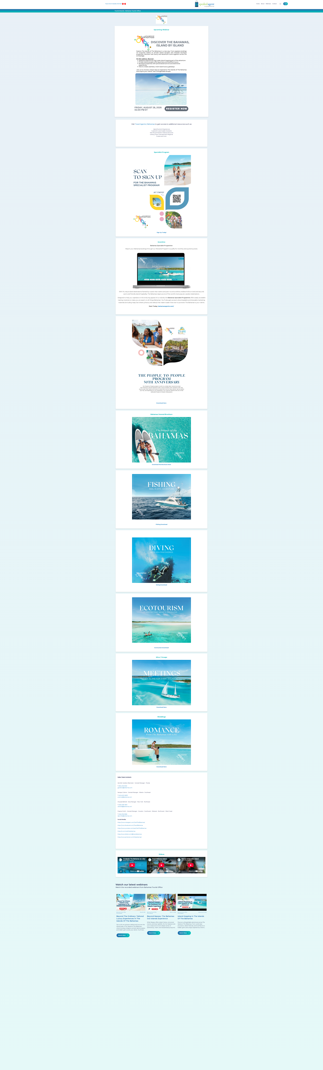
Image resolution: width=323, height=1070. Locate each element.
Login (285, 3)
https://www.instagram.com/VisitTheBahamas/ (131, 822)
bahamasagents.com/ (166, 306)
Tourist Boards (119, 11)
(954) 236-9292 (123, 786)
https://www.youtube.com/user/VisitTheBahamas (132, 828)
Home (258, 3)
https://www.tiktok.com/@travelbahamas (130, 834)
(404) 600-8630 (123, 795)
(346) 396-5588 (123, 814)
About (262, 3)
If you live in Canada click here (113, 3)
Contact (274, 3)
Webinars (268, 3)
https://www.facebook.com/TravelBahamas (130, 825)
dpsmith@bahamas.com (125, 816)
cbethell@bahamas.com (125, 806)
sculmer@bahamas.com (125, 797)
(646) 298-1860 (123, 805)
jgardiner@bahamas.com (125, 787)
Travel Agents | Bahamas (145, 124)
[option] (130, 915)
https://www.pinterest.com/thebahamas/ (130, 837)
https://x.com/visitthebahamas (126, 831)
